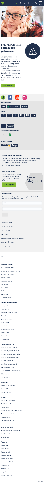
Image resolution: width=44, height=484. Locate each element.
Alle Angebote (5, 339)
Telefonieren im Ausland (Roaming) (11, 410)
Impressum (4, 234)
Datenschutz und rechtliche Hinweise (12, 238)
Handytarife (4, 306)
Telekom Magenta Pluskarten (10, 357)
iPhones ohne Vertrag (7, 274)
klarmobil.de (5, 449)
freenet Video (5, 389)
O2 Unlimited (5, 374)
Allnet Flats (4, 316)
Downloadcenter (6, 417)
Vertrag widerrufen (7, 242)
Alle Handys (4, 288)
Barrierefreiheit (5, 230)
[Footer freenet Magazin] (3, 97)
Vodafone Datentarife (7, 367)
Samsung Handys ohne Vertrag (10, 271)
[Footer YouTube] (17, 97)
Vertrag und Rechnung (8, 400)
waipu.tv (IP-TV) (6, 392)
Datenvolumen (5, 336)
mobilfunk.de (5, 469)
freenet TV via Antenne (8, 386)
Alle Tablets (4, 291)
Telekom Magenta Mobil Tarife (10, 351)
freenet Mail (4, 445)
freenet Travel (5, 332)
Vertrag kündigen (6, 246)
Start (2, 256)
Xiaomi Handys (5, 278)
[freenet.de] (3, 3)
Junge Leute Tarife (6, 319)
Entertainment (5, 434)
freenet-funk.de (5, 452)
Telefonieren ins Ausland (8, 414)
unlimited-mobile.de (7, 462)
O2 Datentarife (5, 377)
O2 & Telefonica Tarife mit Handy (11, 371)
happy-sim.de (5, 465)
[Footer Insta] (25, 97)
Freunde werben (6, 424)
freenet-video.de (6, 455)
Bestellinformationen (7, 404)
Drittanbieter (5, 437)
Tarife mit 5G (5, 322)
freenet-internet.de (7, 459)
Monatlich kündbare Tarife (9, 312)
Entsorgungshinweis (7, 427)
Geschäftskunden (6, 222)
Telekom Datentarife (7, 361)
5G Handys (4, 284)
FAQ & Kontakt (5, 407)
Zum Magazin (9, 185)
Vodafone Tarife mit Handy (9, 364)
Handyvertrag (5, 309)
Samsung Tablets (6, 298)
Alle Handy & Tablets (7, 268)
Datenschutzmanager (7, 420)
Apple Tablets (5, 294)
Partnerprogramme (7, 226)
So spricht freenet (6, 475)
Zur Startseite (7, 86)
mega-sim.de (5, 472)
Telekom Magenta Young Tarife (10, 354)
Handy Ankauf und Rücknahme (10, 430)
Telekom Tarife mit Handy (9, 347)
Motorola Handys (6, 281)
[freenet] (36, 3)
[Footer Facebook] (10, 97)
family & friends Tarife (7, 329)
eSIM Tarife (4, 326)
